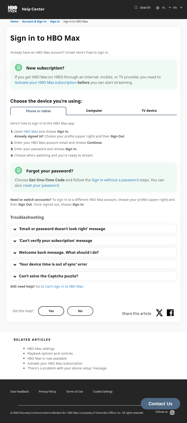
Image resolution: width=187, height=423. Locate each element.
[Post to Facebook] (170, 313)
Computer (94, 110)
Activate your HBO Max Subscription (55, 363)
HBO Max (31, 131)
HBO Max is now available (47, 358)
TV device (149, 110)
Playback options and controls (50, 353)
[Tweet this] (160, 313)
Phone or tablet (38, 111)
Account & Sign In (34, 21)
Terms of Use (74, 391)
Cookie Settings (103, 391)
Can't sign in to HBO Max (64, 286)
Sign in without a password (115, 179)
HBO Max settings (41, 348)
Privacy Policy (47, 391)
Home (14, 21)
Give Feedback (19, 391)
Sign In (55, 21)
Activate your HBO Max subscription (46, 82)
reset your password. (41, 185)
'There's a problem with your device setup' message (67, 368)
